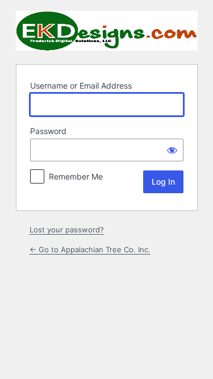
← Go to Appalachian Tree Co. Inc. (90, 249)
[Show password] (172, 150)
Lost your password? (67, 229)
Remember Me (76, 176)
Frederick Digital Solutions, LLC (107, 31)
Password (48, 131)
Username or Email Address (81, 85)
